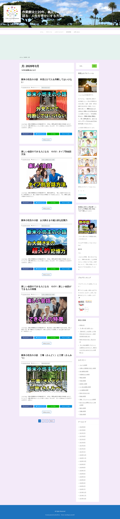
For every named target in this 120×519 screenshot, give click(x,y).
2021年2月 (82, 449)
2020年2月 (82, 486)
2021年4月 (82, 442)
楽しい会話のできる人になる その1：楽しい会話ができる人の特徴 (46, 287)
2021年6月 (82, 436)
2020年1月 (82, 489)
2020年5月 (82, 477)
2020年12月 (83, 455)
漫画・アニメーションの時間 (88, 399)
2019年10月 (83, 498)
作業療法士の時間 (85, 374)
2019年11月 (83, 495)
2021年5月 (82, 439)
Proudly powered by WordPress (52, 515)
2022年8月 (82, 427)
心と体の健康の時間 (85, 387)
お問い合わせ (77, 32)
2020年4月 (82, 480)
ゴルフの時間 (83, 365)
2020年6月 (82, 473)
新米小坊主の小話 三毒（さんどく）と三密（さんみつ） (46, 356)
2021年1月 (82, 452)
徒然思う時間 (83, 384)
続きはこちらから (47, 140)
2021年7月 (82, 433)
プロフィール (49, 32)
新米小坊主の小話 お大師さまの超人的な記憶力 (44, 220)
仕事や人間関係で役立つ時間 (48, 159)
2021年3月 (82, 445)
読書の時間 (83, 411)
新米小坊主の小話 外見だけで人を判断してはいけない (46, 80)
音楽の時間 (83, 414)
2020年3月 (82, 483)
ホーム (41, 32)
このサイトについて (59, 32)
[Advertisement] (60, 44)
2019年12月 (83, 492)
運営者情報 (68, 32)
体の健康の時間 (84, 371)
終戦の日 (82, 325)
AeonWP (72, 515)
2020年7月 (82, 470)
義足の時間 (83, 408)
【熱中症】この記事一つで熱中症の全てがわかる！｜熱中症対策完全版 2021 (88, 334)
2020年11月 (83, 458)
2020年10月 (83, 461)
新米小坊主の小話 (46, 87)
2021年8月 (82, 430)
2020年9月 (82, 464)
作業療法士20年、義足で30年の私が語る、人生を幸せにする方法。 (47, 14)
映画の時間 (83, 396)
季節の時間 (83, 377)
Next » (52, 421)
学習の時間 (83, 381)
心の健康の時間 (84, 390)
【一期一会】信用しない (86, 328)
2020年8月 (82, 467)
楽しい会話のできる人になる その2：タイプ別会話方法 (46, 153)
